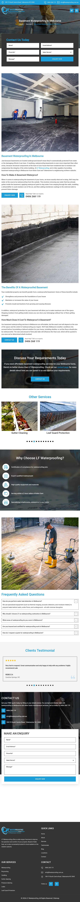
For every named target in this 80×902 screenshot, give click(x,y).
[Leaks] (58, 416)
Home (21, 24)
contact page (63, 367)
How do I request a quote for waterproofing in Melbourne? (23, 633)
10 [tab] (48, 441)
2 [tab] (29, 441)
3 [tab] (31, 441)
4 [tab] (34, 441)
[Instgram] (57, 884)
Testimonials (45, 845)
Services (29, 24)
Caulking (4, 875)
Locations (44, 853)
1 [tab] (27, 441)
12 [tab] (52, 441)
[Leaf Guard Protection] (19, 416)
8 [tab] (43, 441)
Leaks (58, 432)
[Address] (3, 2)
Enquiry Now (9, 195)
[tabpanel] (19, 419)
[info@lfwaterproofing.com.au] (58, 2)
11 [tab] (50, 441)
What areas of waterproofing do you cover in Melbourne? (23, 620)
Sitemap (56, 898)
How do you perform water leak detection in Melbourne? (22, 601)
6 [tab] (38, 441)
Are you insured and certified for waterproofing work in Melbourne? (26, 626)
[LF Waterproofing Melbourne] (13, 830)
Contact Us (9, 340)
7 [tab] (41, 441)
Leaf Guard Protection (19, 432)
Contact (43, 857)
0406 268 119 (51, 2)
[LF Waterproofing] (13, 10)
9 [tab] (45, 441)
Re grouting (4, 871)
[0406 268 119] (45, 2)
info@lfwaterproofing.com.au (69, 2)
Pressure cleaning (6, 883)
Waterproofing (5, 867)
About (43, 838)
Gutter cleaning (6, 879)
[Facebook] (51, 884)
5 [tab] (36, 441)
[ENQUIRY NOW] (72, 10)
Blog (42, 849)
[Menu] (77, 11)
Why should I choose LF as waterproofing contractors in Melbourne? (26, 614)
